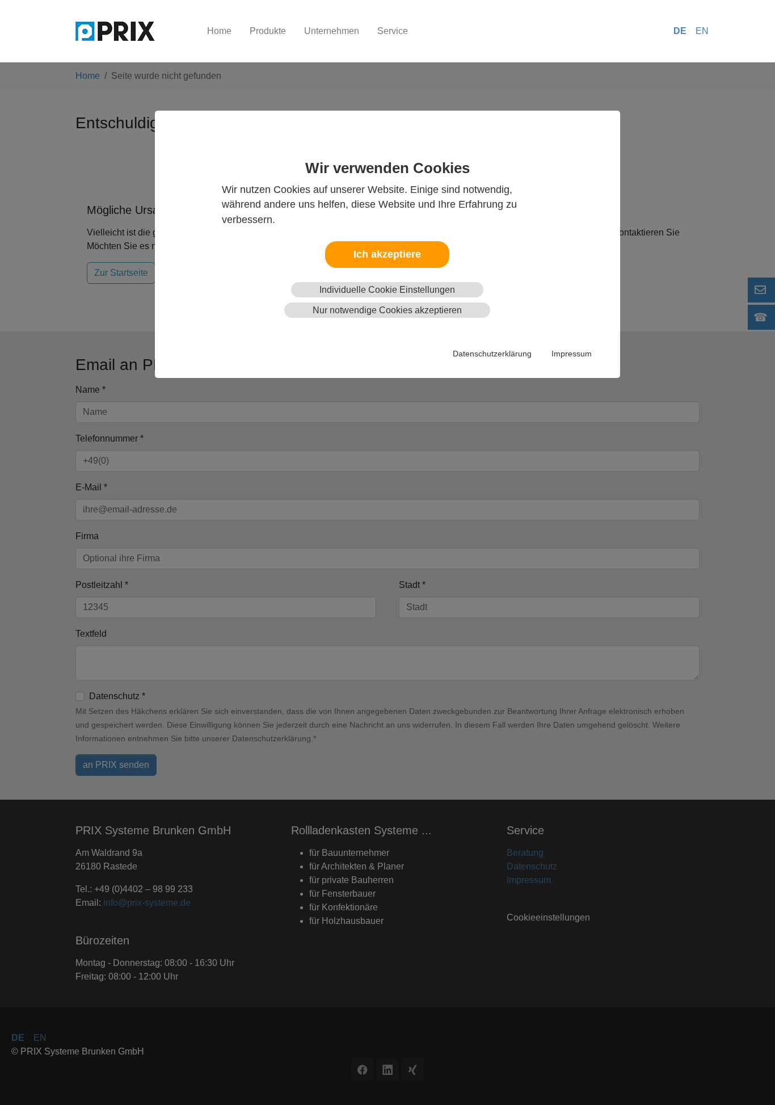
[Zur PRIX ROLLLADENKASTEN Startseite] (129, 31)
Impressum (571, 353)
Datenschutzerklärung (492, 353)
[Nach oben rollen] (750, 1080)
